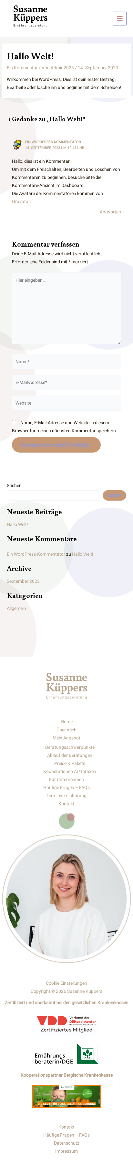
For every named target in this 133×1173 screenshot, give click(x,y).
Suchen (14, 485)
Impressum (66, 1151)
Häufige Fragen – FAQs (66, 787)
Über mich (66, 729)
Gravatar (21, 201)
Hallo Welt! (17, 524)
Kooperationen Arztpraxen (69, 771)
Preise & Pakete (69, 763)
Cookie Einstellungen (66, 983)
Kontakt (66, 803)
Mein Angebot (66, 737)
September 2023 (23, 581)
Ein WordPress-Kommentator (53, 142)
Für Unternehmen (66, 779)
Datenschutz (66, 1143)
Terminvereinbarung (66, 795)
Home (67, 721)
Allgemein (16, 608)
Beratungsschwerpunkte (70, 747)
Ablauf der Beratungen (69, 755)
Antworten (110, 211)
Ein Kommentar (22, 67)
